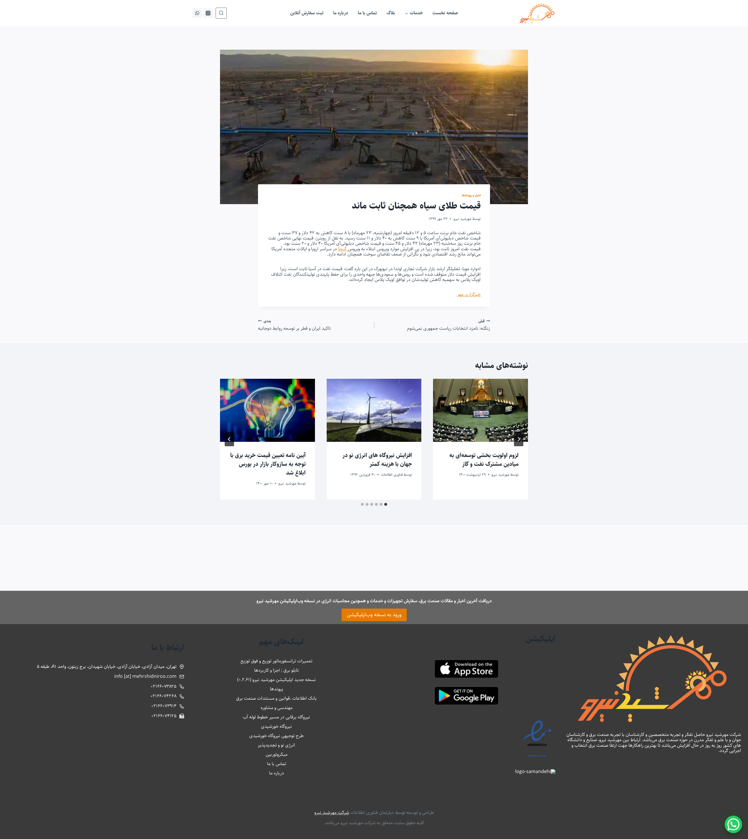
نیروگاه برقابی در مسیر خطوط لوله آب (276, 717)
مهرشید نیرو (462, 219)
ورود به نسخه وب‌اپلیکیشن (374, 615)
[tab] (385, 504)
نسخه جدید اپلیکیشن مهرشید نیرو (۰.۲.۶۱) (276, 679)
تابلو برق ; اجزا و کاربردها (276, 670)
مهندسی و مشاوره (276, 707)
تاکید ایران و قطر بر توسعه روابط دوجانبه (294, 324)
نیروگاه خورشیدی (276, 726)
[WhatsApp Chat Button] (733, 824)
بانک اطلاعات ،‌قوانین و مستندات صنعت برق (276, 698)
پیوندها (276, 689)
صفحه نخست (445, 13)
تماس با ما (367, 13)
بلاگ (391, 13)
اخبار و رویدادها (471, 195)
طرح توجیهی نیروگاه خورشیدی (276, 735)
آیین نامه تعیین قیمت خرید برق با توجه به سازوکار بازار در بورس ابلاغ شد (268, 464)
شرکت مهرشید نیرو (331, 812)
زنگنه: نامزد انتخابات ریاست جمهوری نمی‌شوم (448, 324)
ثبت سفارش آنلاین (306, 13)
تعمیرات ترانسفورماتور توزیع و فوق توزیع (276, 661)
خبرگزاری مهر (469, 294)
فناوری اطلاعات (392, 474)
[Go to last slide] (518, 439)
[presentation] (480, 410)
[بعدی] (229, 439)
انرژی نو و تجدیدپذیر (276, 745)
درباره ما (340, 13)
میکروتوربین (277, 754)
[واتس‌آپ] (197, 13)
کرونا (343, 249)
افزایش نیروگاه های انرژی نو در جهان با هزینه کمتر (377, 460)
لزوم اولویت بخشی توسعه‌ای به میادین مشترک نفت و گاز (484, 460)
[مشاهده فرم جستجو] (221, 13)
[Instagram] (208, 13)
